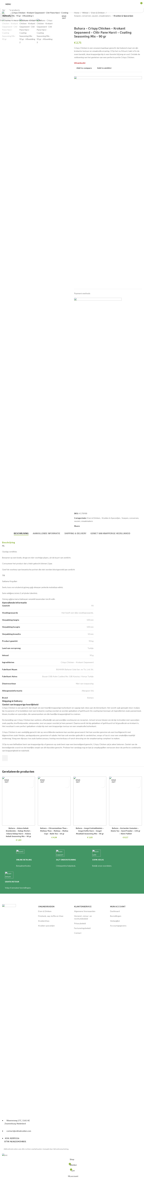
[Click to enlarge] (7, 12)
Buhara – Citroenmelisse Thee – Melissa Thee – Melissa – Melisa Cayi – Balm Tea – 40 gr (54, 831)
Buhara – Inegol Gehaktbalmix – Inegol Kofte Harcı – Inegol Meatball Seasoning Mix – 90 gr (90, 831)
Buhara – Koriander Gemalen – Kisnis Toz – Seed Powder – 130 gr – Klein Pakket (125, 831)
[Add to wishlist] (31, 780)
